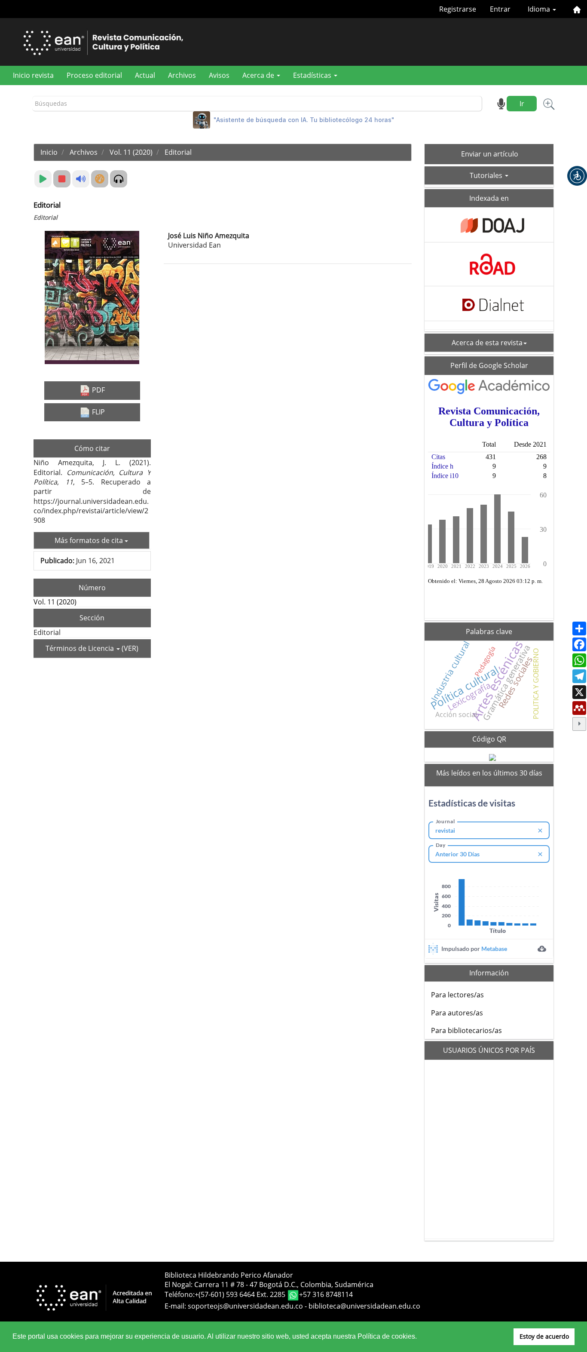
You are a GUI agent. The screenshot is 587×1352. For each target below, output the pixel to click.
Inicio (49, 152)
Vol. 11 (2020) (131, 152)
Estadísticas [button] (313, 75)
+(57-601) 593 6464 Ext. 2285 (241, 1295)
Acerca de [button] (259, 75)
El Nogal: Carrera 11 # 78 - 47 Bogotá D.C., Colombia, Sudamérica (269, 1284)
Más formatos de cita (90, 540)
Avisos (219, 75)
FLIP (97, 412)
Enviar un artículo (489, 154)
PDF (97, 390)
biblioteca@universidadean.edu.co (364, 1306)
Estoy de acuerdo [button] (544, 1336)
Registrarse (457, 9)
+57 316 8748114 (326, 1295)
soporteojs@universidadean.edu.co (245, 1306)
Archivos (182, 75)
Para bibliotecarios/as (466, 1030)
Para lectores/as (457, 994)
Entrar (500, 9)
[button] (577, 176)
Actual (145, 75)
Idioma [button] (540, 9)
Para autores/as (457, 1013)
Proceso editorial (94, 75)
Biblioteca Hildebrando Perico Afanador (229, 1275)
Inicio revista (33, 75)
